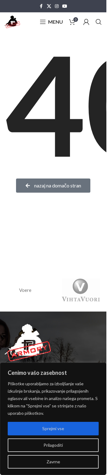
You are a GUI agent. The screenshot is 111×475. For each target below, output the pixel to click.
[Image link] (28, 342)
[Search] (98, 22)
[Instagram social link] (56, 6)
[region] (53, 419)
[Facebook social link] (41, 6)
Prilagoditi (53, 445)
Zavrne (53, 461)
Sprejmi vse (53, 428)
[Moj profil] (86, 22)
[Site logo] (12, 21)
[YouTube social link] (64, 6)
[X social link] (49, 6)
